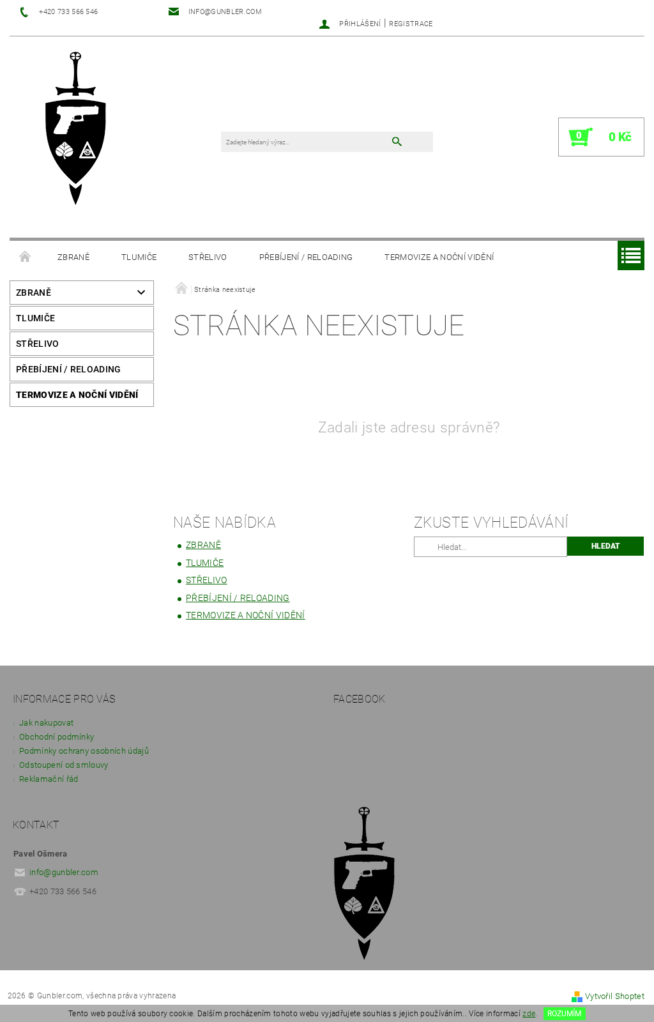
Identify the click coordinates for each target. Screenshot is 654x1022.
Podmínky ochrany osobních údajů (84, 751)
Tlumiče (138, 257)
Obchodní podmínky (56, 737)
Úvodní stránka (26, 257)
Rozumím (564, 1013)
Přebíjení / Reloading (306, 257)
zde (528, 1013)
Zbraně (73, 257)
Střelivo (207, 257)
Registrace (410, 24)
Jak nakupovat (46, 723)
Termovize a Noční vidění (439, 257)
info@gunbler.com (63, 872)
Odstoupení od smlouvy (64, 765)
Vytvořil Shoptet (614, 996)
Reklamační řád (48, 779)
